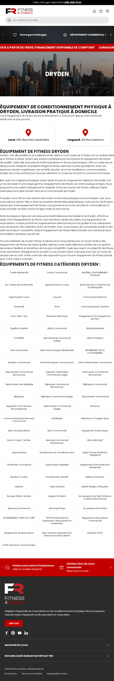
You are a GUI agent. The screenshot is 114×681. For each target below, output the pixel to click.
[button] (101, 11)
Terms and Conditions (32, 673)
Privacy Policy (11, 673)
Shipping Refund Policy (57, 673)
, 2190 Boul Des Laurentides (28, 140)
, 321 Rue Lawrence (85, 140)
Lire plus (14, 623)
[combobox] (57, 20)
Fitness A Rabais (19, 669)
